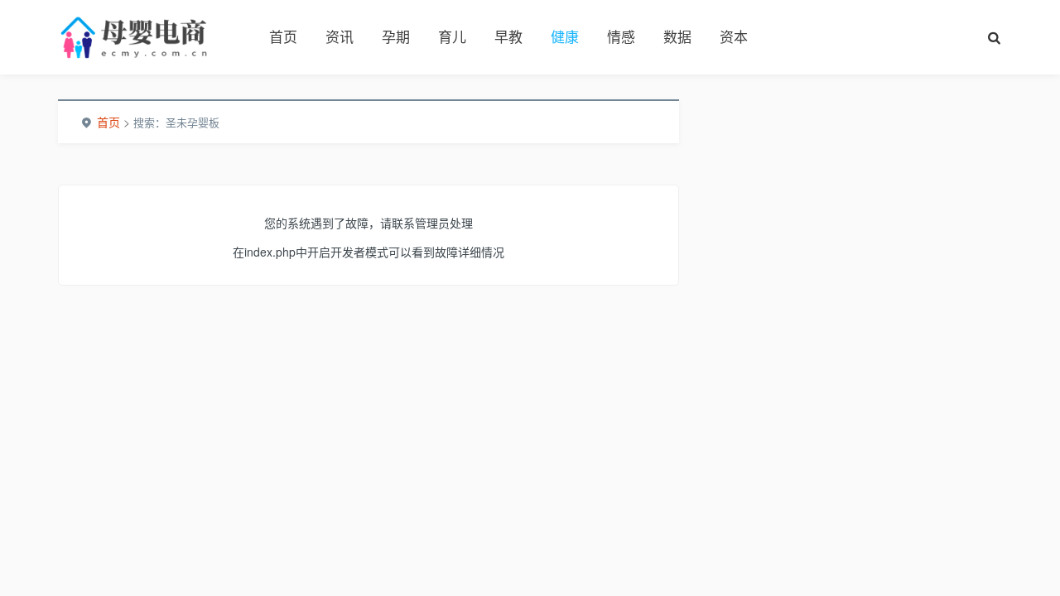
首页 (283, 36)
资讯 (339, 36)
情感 (621, 36)
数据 (677, 36)
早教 (508, 36)
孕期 (396, 36)
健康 (565, 36)
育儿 (452, 36)
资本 (734, 36)
